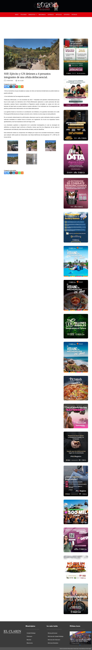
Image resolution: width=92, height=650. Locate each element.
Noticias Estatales (53, 643)
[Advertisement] (46, 28)
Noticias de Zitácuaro (54, 639)
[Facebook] (5, 86)
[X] (11, 86)
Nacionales (42, 14)
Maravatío (30, 643)
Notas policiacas (52, 633)
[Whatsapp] (19, 86)
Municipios (32, 14)
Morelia (29, 639)
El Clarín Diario (10, 80)
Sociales (74, 14)
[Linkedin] (14, 86)
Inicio (16, 14)
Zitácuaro (29, 636)
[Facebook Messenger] (8, 86)
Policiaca (23, 14)
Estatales (51, 14)
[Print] (22, 86)
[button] (71, 638)
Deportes (67, 14)
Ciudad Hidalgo (31, 633)
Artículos (59, 14)
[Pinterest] (16, 86)
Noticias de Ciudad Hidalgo (55, 636)
